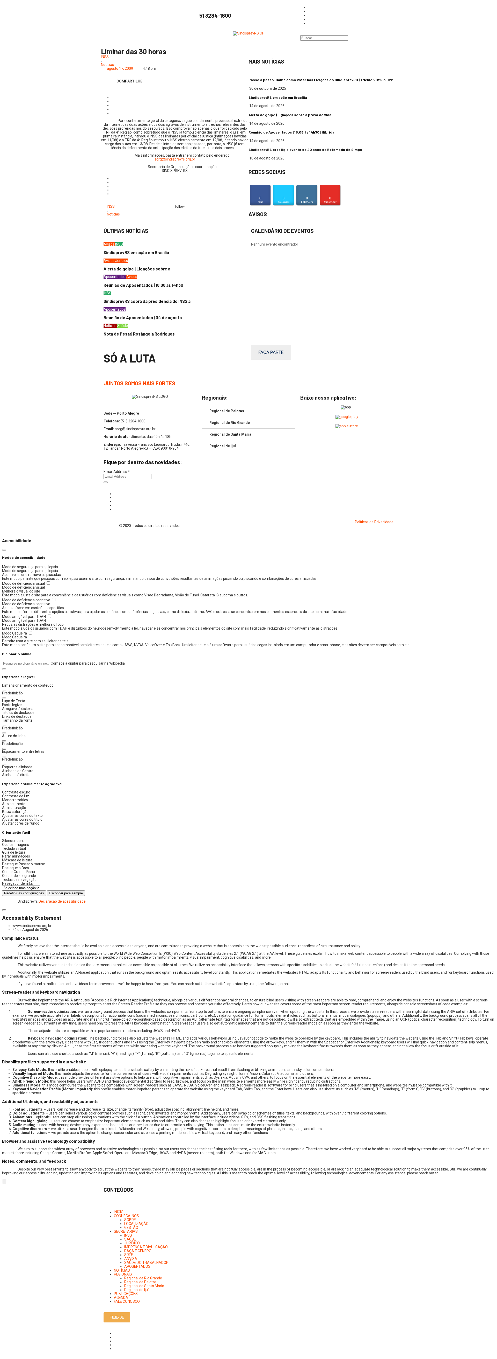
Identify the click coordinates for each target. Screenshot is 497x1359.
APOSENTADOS (137, 1266)
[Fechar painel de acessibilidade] (4, 549)
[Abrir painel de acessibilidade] (4, 1181)
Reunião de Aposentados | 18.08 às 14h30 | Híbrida (291, 132)
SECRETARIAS (126, 1231)
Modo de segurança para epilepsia (30, 567)
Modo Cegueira (15, 633)
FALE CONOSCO (127, 1301)
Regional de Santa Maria (230, 434)
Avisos (109, 244)
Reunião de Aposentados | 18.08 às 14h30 (143, 285)
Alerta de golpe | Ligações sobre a (137, 268)
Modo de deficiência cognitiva (26, 600)
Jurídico (121, 261)
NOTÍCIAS (122, 1270)
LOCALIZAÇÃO (136, 1224)
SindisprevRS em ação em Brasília (277, 97)
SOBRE (130, 1220)
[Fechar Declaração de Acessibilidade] (4, 910)
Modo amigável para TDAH (24, 617)
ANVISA (130, 1259)
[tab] (248, 411)
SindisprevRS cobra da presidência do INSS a (147, 301)
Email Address (117, 472)
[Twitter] (115, 501)
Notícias (107, 65)
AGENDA (121, 1297)
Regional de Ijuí (222, 446)
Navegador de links (17, 883)
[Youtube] (115, 505)
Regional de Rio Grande (229, 423)
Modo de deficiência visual (24, 583)
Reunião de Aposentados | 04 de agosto (143, 317)
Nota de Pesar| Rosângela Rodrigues (139, 333)
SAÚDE (130, 1239)
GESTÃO (131, 1227)
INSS (105, 57)
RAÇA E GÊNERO (137, 1251)
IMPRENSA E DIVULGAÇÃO (146, 1247)
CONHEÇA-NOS (126, 1216)
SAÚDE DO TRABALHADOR (146, 1262)
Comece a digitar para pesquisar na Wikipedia (88, 663)
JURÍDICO (132, 1243)
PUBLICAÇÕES (126, 1294)
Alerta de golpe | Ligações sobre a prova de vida (289, 115)
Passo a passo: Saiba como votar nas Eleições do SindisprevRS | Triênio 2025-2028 (320, 80)
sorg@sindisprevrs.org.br (175, 159)
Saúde (122, 326)
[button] (4, 669)
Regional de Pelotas (226, 411)
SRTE (128, 1255)
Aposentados (115, 277)
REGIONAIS (123, 1274)
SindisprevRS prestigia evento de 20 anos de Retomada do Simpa (305, 149)
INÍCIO (118, 1212)
